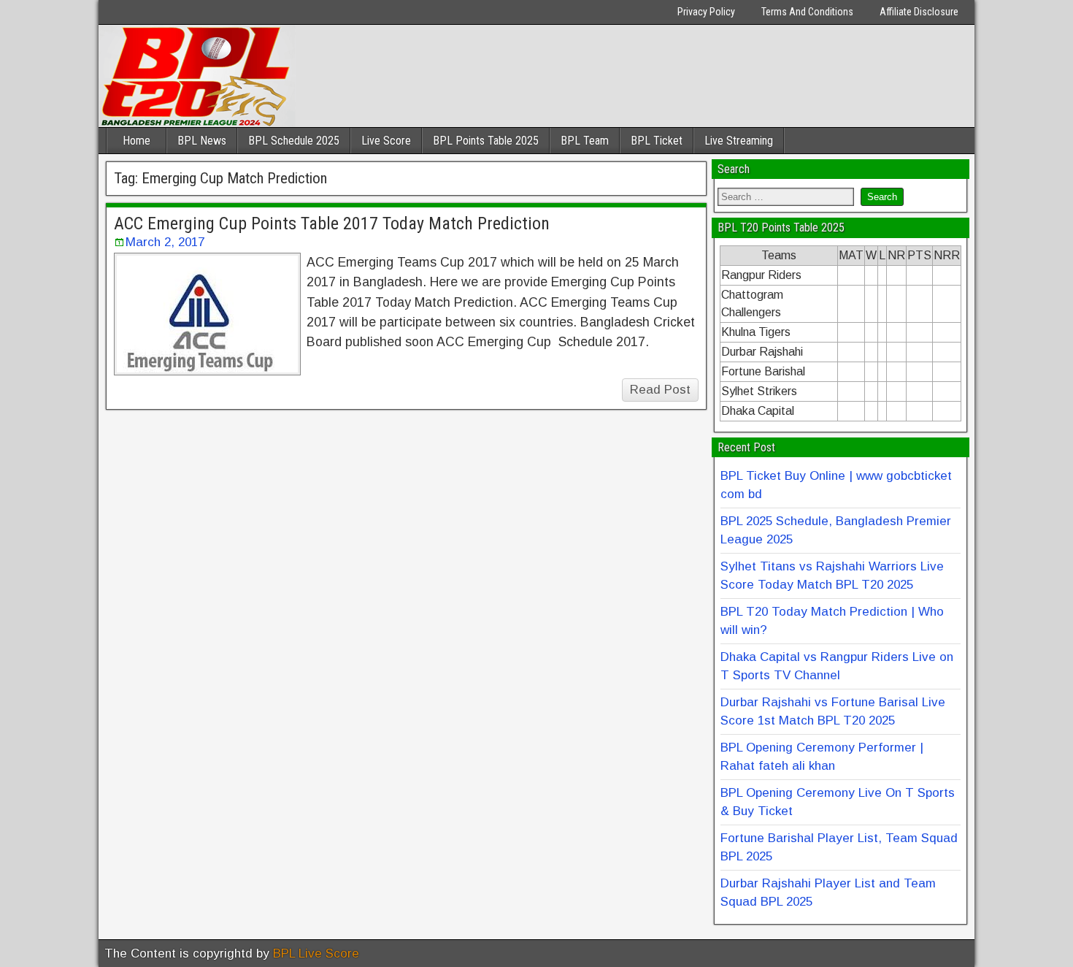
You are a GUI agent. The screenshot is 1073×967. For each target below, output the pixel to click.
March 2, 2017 (165, 242)
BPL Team (585, 141)
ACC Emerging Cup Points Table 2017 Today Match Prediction (332, 223)
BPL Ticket (656, 141)
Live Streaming (738, 141)
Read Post (660, 390)
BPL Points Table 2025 (486, 141)
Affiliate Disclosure (919, 12)
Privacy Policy (706, 12)
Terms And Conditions (807, 12)
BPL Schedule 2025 (293, 141)
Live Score (386, 141)
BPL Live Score (316, 953)
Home (136, 141)
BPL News (201, 141)
